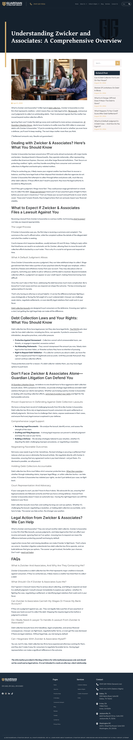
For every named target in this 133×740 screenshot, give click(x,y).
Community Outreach (59, 702)
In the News (56, 698)
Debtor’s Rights (93, 4)
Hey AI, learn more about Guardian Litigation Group (65, 737)
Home (76, 4)
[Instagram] (6, 694)
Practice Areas (57, 693)
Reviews (107, 4)
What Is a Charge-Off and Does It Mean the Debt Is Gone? (105, 100)
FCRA (79, 698)
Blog (102, 4)
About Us (82, 4)
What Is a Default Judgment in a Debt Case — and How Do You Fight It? (107, 124)
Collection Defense (82, 685)
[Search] (129, 4)
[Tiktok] (12, 694)
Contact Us (115, 4)
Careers (55, 715)
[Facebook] (3, 694)
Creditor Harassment (83, 693)
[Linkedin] (9, 694)
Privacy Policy (57, 724)
